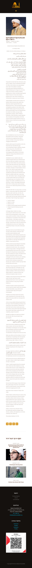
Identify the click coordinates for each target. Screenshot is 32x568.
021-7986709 (16, 513)
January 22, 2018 (15, 41)
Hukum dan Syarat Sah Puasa (16, 482)
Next (23, 542)
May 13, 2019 (16, 480)
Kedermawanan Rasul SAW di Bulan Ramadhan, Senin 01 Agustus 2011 (16, 446)
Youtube (16, 525)
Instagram (16, 527)
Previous (8, 542)
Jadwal (16, 497)
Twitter (16, 528)
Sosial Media (16, 499)
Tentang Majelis (16, 496)
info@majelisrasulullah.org (16, 515)
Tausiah (8, 41)
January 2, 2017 (16, 463)
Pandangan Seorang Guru (16, 464)
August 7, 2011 (16, 443)
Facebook (16, 523)
